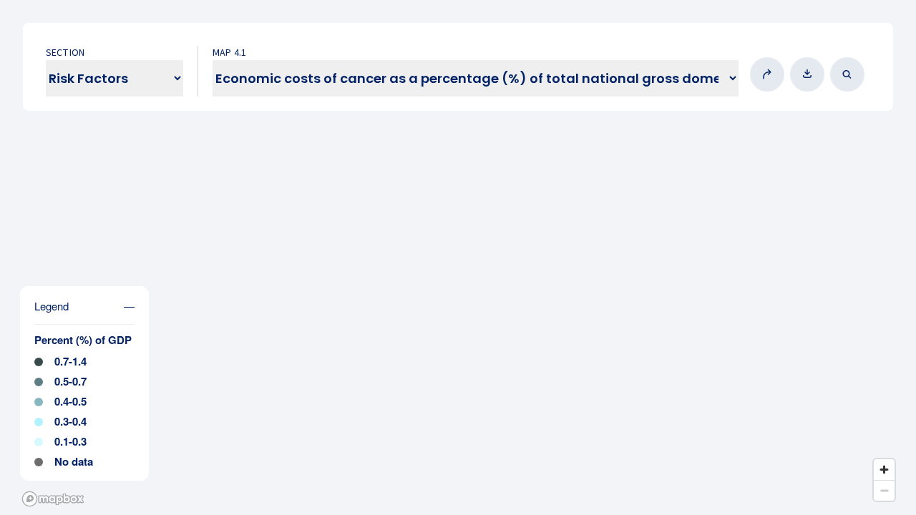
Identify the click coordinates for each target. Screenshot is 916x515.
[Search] (850, 74)
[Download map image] (810, 74)
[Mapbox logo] (52, 499)
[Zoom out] (884, 490)
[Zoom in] (884, 469)
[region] (458, 257)
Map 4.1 (229, 53)
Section (65, 53)
